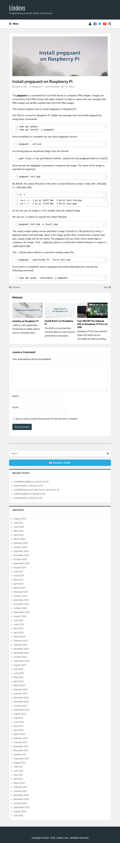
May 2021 (18, 775)
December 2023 (21, 649)
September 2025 (22, 563)
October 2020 (20, 803)
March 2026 (19, 539)
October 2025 (20, 559)
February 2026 (21, 543)
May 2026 (18, 531)
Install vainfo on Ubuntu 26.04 (28, 485)
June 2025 (19, 575)
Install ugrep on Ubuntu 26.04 (28, 498)
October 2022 (20, 705)
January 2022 (20, 742)
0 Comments (53, 87)
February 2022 (21, 738)
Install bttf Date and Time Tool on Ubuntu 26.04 (36, 490)
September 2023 (22, 661)
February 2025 (21, 592)
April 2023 (18, 681)
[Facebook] (95, 24)
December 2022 (21, 697)
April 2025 (18, 583)
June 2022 (19, 722)
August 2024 (20, 616)
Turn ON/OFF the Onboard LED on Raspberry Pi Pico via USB (92, 324)
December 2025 (21, 551)
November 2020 (21, 799)
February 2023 (21, 689)
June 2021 (19, 771)
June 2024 (19, 624)
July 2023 (18, 669)
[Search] (108, 453)
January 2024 (20, 644)
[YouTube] (104, 24)
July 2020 (18, 815)
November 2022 (21, 701)
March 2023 (19, 685)
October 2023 (20, 657)
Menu (15, 23)
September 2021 (22, 758)
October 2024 (20, 608)
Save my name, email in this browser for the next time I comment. (46, 419)
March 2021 (19, 783)
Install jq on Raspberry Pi (25, 321)
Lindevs (17, 8)
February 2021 (21, 787)
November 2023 (21, 653)
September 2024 (22, 612)
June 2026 (19, 527)
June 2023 (19, 673)
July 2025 (18, 571)
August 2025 (20, 567)
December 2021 (21, 746)
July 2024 (18, 620)
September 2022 (22, 710)
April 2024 (18, 632)
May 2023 (18, 677)
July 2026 (18, 522)
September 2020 (22, 807)
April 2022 (18, 730)
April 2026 (18, 535)
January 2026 (20, 547)
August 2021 (20, 762)
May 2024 (18, 628)
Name (16, 396)
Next (106, 287)
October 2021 (20, 754)
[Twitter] (99, 24)
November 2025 (21, 555)
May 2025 (18, 579)
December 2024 (21, 600)
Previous (16, 287)
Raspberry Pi (37, 87)
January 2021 (20, 791)
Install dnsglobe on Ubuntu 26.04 (30, 494)
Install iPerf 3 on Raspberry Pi (59, 323)
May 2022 (18, 726)
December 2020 (21, 795)
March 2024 (19, 636)
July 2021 (18, 766)
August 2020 (20, 811)
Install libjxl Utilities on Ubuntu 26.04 (31, 481)
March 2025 (19, 588)
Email (15, 407)
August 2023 (20, 665)
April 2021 (18, 779)
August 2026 (20, 518)
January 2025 (20, 596)
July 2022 (18, 718)
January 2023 (20, 693)
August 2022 (20, 714)
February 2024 (21, 640)
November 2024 (21, 604)
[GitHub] (109, 24)
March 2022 (19, 734)
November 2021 (21, 750)
